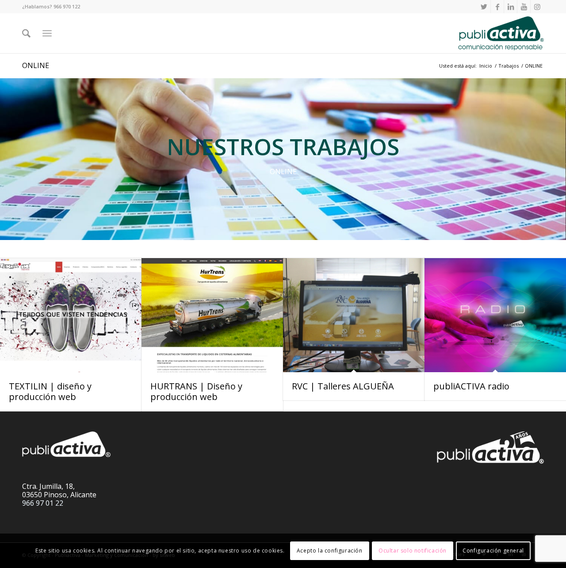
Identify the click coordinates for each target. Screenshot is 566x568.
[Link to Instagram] (537, 6)
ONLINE (35, 65)
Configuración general (493, 550)
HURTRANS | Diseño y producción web (196, 391)
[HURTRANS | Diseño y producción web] (212, 315)
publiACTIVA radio (471, 386)
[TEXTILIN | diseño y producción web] (71, 315)
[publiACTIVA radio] (495, 315)
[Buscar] (26, 33)
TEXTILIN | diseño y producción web (50, 391)
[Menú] (47, 33)
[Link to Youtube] (523, 6)
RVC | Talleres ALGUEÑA (343, 386)
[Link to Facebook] (497, 6)
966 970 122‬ (67, 6)
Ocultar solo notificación (413, 550)
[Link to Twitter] (484, 6)
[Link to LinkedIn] (510, 6)
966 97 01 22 (42, 503)
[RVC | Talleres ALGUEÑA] (353, 315)
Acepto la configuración (330, 550)
